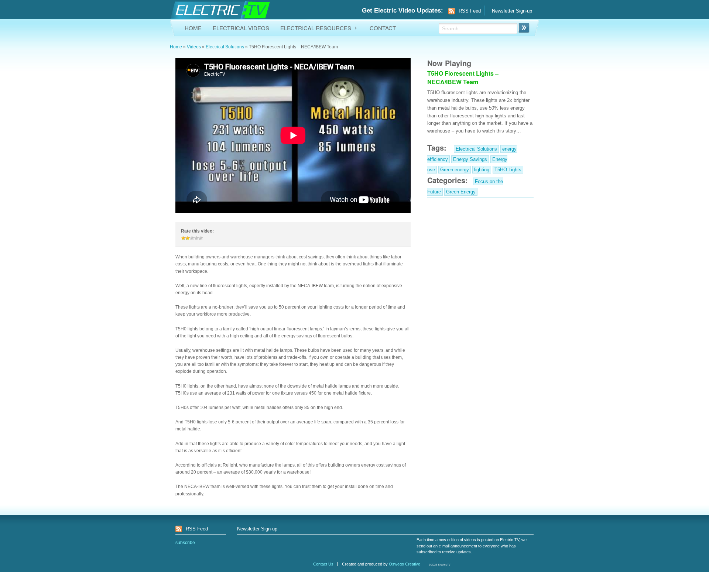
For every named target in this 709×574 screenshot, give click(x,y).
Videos (194, 46)
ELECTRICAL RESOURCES (315, 28)
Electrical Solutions (225, 46)
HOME (193, 28)
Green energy (454, 169)
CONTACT (383, 28)
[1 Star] (183, 238)
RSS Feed (470, 11)
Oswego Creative (404, 564)
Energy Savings (470, 159)
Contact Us (323, 564)
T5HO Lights (507, 169)
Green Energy (461, 192)
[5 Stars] (201, 238)
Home (176, 46)
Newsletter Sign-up (512, 11)
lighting (481, 169)
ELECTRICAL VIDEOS (241, 28)
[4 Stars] (196, 238)
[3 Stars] (192, 238)
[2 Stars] (187, 238)
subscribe (185, 542)
